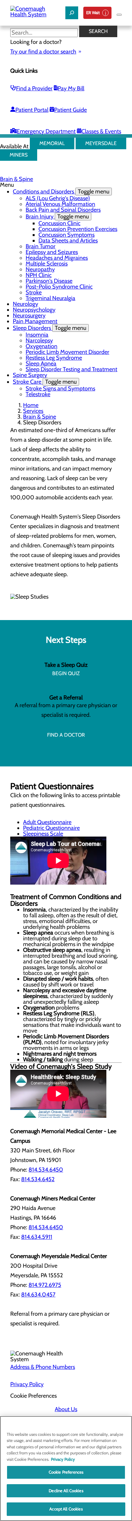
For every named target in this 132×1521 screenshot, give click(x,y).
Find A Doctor (66, 735)
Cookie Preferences (66, 1472)
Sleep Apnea (41, 363)
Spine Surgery (30, 375)
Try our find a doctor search (43, 51)
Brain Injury (57, 216)
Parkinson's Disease (49, 280)
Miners (19, 155)
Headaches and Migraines (57, 257)
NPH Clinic (39, 275)
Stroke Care (45, 381)
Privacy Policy (27, 1384)
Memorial (52, 143)
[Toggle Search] (71, 12)
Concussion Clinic (59, 223)
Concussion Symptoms (66, 234)
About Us (66, 1409)
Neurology (25, 303)
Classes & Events (101, 131)
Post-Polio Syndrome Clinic (59, 286)
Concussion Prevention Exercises (77, 229)
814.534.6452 (37, 1179)
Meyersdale (101, 143)
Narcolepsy (39, 340)
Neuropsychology (34, 309)
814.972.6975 (45, 1284)
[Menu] (119, 15)
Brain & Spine (16, 179)
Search (98, 31)
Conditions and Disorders (61, 191)
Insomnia (37, 334)
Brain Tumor (40, 246)
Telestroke (38, 394)
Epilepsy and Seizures (52, 252)
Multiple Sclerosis (47, 263)
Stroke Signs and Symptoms (60, 388)
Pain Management (35, 321)
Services (33, 410)
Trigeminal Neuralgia (50, 298)
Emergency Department (46, 131)
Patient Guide (70, 109)
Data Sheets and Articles (68, 240)
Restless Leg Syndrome (54, 357)
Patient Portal (31, 109)
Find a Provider (34, 88)
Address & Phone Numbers (42, 1366)
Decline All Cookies (66, 1490)
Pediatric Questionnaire (51, 827)
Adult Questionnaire (47, 822)
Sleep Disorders (49, 327)
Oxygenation (41, 346)
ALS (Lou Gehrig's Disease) (58, 198)
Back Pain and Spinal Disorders (63, 209)
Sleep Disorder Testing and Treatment (71, 369)
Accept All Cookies (65, 1508)
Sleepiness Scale (43, 833)
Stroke (34, 292)
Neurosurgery (29, 315)
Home (30, 405)
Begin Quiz (66, 673)
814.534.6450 (46, 1169)
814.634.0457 (38, 1294)
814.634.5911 (36, 1236)
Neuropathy (40, 269)
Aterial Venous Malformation (60, 204)
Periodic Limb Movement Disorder (67, 352)
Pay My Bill (71, 88)
